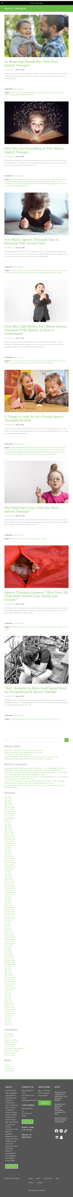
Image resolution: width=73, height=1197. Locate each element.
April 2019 (7, 973)
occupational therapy (17, 719)
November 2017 (9, 1009)
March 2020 (8, 954)
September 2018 (9, 988)
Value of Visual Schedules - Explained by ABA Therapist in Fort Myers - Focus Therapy (33, 781)
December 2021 (9, 911)
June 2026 (7, 799)
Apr (17, 70)
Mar (17, 516)
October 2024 (9, 841)
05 (20, 248)
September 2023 (9, 867)
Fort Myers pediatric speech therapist (22, 270)
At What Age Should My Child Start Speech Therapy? (31, 63)
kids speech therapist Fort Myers (21, 452)
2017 (22, 604)
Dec (17, 156)
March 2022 (8, 905)
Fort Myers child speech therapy (55, 179)
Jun (17, 338)
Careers (31, 1182)
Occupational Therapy (11, 1051)
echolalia (28, 627)
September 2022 (9, 892)
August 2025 (8, 820)
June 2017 (7, 1018)
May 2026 (7, 801)
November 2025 (9, 814)
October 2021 (8, 916)
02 (19, 70)
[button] (44, 1102)
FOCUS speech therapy (17, 361)
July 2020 (7, 948)
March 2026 (8, 805)
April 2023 (7, 877)
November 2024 (9, 839)
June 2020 (7, 950)
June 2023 (7, 873)
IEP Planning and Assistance (13, 1048)
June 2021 (7, 924)
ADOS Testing (9, 1036)
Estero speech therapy (35, 179)
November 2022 (9, 888)
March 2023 (8, 880)
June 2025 (7, 824)
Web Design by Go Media (36, 1190)
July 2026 (7, 797)
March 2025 (8, 831)
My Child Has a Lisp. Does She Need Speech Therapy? (31, 509)
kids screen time (16, 272)
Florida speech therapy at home (18, 449)
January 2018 (8, 1005)
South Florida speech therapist (20, 363)
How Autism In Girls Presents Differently (17, 754)
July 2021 (7, 922)
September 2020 (10, 943)
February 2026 (9, 807)
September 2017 (9, 1014)
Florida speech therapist (38, 447)
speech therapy (9, 94)
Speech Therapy (18, 89)
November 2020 (9, 939)
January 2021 (8, 935)
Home (31, 1178)
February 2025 (9, 833)
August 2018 (8, 990)
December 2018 (9, 982)
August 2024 (8, 845)
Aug (17, 696)
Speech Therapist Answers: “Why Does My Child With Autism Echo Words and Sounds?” (36, 596)
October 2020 (9, 941)
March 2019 (8, 975)
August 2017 (8, 1016)
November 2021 (9, 914)
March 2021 (8, 931)
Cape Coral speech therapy (19, 179)
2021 (22, 156)
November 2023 (9, 863)
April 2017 (7, 1022)
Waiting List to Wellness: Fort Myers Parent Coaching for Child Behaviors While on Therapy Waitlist (35, 769)
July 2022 (7, 897)
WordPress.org (9, 1071)
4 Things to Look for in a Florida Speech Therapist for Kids (34, 418)
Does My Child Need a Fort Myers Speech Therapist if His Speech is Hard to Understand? (35, 330)
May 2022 (7, 901)
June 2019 (7, 969)
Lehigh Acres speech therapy (52, 181)
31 (19, 156)
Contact (39, 1182)
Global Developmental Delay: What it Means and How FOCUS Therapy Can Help (31, 757)
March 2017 (8, 1024)
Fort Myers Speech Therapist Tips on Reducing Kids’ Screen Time (31, 241)
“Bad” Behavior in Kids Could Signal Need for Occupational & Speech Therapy (35, 690)
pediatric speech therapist (41, 452)
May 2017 (7, 1020)
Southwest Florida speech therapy (40, 92)
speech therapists (42, 719)
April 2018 (7, 999)
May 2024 (7, 852)
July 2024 (7, 848)
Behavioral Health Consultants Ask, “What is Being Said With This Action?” (29, 783)
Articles (6, 1038)
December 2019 (9, 960)
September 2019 (9, 965)
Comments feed (9, 1068)
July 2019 (7, 967)
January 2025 (8, 835)
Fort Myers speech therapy (19, 92)
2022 (23, 70)
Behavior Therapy (10, 1042)
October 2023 (9, 865)
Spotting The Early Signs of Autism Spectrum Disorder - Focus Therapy (28, 785)
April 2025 (7, 828)
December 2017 (9, 1007)
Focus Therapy (36, 3)
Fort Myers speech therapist (13, 181)
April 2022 (7, 903)
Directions (27, 1121)
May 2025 (7, 826)
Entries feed (8, 1066)
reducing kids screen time (30, 272)
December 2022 (9, 886)
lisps (22, 538)
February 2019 (9, 977)
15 (19, 338)
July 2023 (7, 871)
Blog (57, 1178)
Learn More (12, 1166)
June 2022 (7, 899)
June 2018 (7, 994)
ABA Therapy (8, 1034)
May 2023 (7, 875)
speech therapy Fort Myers (24, 94)
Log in (6, 1064)
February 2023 (9, 882)
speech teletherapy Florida (20, 454)
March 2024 (8, 856)
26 (19, 696)
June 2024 (7, 850)
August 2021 (8, 920)
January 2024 (8, 860)
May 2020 (7, 952)
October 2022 (9, 890)
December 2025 (9, 811)
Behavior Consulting (11, 1040)
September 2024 (9, 843)
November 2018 (9, 984)
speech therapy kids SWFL (19, 186)
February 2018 (9, 1003)
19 (19, 425)
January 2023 (8, 884)
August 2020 (8, 945)
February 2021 (9, 933)
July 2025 (7, 822)
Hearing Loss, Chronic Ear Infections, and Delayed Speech (23, 750)
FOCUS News (8, 1046)
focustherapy (9, 70)
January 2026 (8, 809)
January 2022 (8, 909)
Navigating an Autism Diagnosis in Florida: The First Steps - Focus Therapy (29, 768)
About (38, 1178)
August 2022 (8, 894)
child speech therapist (17, 627)
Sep (17, 604)
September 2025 (9, 818)
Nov (17, 248)
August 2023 (8, 869)
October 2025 (9, 816)
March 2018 (8, 1001)
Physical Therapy (10, 1053)
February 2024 (9, 858)
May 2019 (7, 971)
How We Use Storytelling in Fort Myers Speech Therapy (33, 150)
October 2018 (8, 986)
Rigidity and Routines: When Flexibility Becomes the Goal (23, 752)
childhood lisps (15, 538)
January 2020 (9, 958)
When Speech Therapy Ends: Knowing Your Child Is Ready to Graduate (28, 759)
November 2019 (9, 962)
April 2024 (8, 854)
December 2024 (9, 837)
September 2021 (9, 918)
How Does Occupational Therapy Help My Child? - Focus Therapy (26, 777)
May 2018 (7, 996)
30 (19, 604)
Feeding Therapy (10, 1044)
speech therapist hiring (49, 454)
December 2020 (9, 937)
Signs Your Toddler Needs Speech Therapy (31, 775)
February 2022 (9, 907)
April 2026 (7, 803)
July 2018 (7, 992)
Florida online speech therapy (20, 447)
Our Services (48, 1178)
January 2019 (8, 979)
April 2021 (7, 928)
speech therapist (57, 92)
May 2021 (7, 926)
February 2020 (9, 956)
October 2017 (8, 1011)
